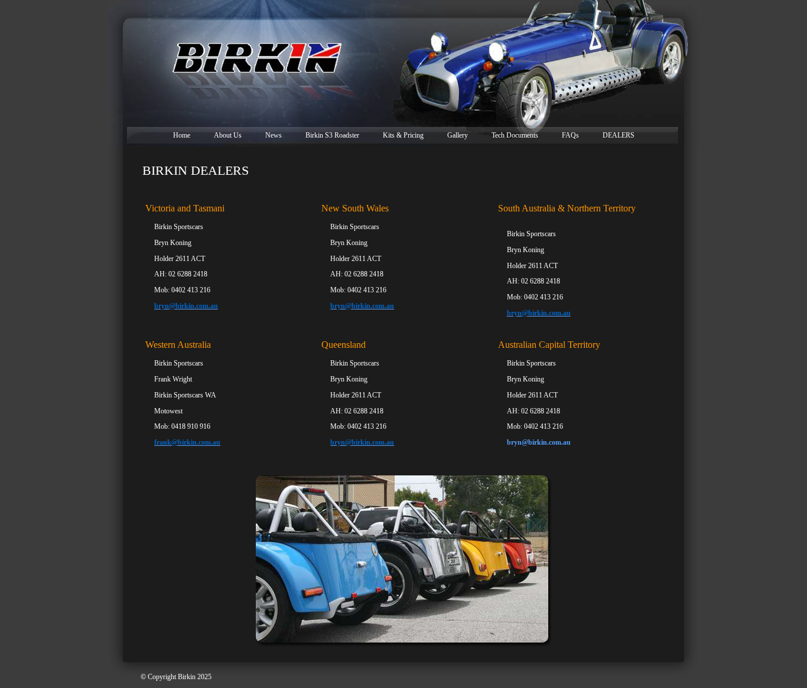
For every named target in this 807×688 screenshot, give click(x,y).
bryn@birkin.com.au (539, 442)
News (273, 135)
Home (181, 135)
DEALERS (618, 135)
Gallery (457, 135)
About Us (228, 135)
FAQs (570, 135)
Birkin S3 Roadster (332, 135)
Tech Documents (515, 135)
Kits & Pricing (403, 135)
